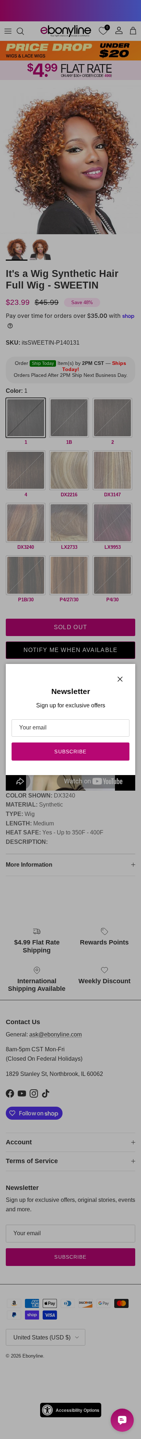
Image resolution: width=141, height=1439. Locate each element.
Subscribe (70, 751)
